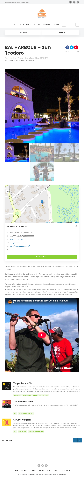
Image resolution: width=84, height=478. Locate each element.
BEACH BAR (44, 58)
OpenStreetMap (61, 222)
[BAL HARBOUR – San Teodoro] (17, 152)
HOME (13, 25)
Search (62, 32)
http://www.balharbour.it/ (20, 246)
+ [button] (8, 188)
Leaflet (48, 222)
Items (21, 58)
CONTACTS (66, 470)
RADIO (37, 25)
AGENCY (56, 470)
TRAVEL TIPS (24, 25)
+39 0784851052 (16, 239)
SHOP (56, 25)
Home (14, 58)
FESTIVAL (47, 25)
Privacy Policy (61, 475)
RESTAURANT (9, 60)
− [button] (8, 191)
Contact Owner (42, 257)
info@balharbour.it (17, 243)
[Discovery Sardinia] (42, 13)
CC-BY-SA (76, 222)
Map (25, 32)
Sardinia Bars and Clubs (32, 58)
